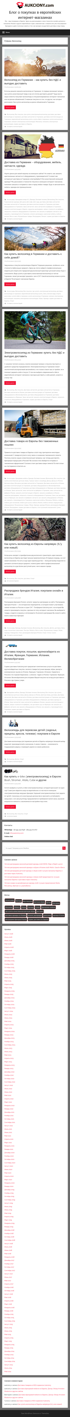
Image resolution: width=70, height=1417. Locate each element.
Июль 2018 (8, 1247)
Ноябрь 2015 (8, 1314)
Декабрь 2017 (9, 1260)
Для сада (36, 202)
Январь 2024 (8, 1035)
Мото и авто (13, 216)
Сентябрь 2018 (9, 1240)
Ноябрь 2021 (8, 1115)
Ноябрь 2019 (8, 1193)
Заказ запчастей (28, 207)
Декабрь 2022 (9, 1072)
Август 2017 (8, 1274)
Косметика (11, 630)
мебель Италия (37, 502)
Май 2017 (7, 1281)
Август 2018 (8, 1243)
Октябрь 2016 (9, 1291)
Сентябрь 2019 (9, 1200)
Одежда (46, 298)
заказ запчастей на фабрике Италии (33, 702)
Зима (44, 294)
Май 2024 (7, 1021)
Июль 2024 (8, 1015)
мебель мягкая (48, 502)
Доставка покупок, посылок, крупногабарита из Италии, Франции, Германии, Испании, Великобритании (32, 655)
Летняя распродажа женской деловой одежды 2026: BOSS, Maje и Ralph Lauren (33, 864)
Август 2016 (8, 1294)
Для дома (23, 202)
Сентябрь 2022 (9, 1082)
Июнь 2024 (8, 1018)
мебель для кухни (26, 502)
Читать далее (10, 107)
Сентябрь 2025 (9, 971)
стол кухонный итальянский (46, 507)
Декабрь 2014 (9, 1351)
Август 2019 (8, 1203)
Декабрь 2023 (9, 1038)
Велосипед (10, 114)
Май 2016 (7, 1297)
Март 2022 (8, 1102)
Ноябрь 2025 (9, 964)
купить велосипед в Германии (38, 296)
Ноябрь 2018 (8, 1233)
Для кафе (30, 202)
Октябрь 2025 (9, 967)
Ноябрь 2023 (9, 1041)
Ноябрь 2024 (9, 1001)
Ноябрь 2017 (8, 1264)
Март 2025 (8, 988)
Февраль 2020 (9, 1183)
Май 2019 (7, 1213)
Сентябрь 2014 (9, 1361)
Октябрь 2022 (9, 1079)
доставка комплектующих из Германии (40, 204)
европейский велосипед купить (22, 119)
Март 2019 (8, 1220)
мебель (60, 500)
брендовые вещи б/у (22, 199)
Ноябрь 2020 (9, 1156)
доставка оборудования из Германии (40, 395)
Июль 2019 (8, 1206)
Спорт (12, 301)
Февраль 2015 (9, 1344)
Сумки (58, 507)
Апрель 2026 (9, 947)
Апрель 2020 (9, 1176)
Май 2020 (7, 1173)
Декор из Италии (57, 481)
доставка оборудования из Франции (41, 488)
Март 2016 (8, 1304)
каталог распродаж (36, 214)
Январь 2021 (8, 1149)
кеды (6, 630)
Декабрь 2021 (9, 1112)
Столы (49, 633)
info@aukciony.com (17, 833)
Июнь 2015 (8, 1331)
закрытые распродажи (35, 209)
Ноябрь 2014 (8, 1355)
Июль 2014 (8, 1368)
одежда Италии (45, 505)
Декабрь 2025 (9, 961)
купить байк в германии (41, 119)
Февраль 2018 (9, 1257)
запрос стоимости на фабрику (53, 209)
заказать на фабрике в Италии (49, 493)
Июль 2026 (8, 937)
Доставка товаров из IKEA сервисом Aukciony (34, 1385)
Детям (52, 628)
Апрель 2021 (8, 1139)
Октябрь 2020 (9, 1159)
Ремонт (43, 216)
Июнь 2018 (8, 1250)
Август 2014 (8, 1365)
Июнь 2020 (8, 1169)
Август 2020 (8, 1166)
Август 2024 (8, 1011)
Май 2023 (7, 1055)
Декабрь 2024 (9, 998)
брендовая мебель (21, 478)
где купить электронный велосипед (35, 114)
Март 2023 (8, 1062)
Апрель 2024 (8, 1025)
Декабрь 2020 (9, 1153)
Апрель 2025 (8, 984)
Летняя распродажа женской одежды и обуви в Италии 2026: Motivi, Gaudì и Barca (34, 867)
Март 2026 (8, 950)
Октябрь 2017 (9, 1267)
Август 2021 (8, 1126)
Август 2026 (8, 934)
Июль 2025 (8, 974)
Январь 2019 (8, 1227)
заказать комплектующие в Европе (15, 209)
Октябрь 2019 (9, 1196)
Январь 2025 (8, 994)
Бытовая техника (41, 199)
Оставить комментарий (14, 126)
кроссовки (7, 296)
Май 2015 (7, 1334)
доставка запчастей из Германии (32, 117)
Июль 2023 (8, 1048)
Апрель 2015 (8, 1338)
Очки (20, 633)
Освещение (14, 633)
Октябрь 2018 (9, 1237)
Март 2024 (8, 1028)
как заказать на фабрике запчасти (48, 211)
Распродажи (37, 216)
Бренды (32, 199)
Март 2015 (8, 1341)
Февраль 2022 (9, 1105)
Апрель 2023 (8, 1058)
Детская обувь (9, 483)
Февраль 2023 (9, 1065)
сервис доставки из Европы (23, 124)
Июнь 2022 (8, 1092)
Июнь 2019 (8, 1210)
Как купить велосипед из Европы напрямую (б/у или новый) (40, 1404)
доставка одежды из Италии (15, 915)
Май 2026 (7, 944)
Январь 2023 (8, 1068)
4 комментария (12, 816)
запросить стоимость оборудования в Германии (20, 211)
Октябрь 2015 (9, 1317)
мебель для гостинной (11, 502)
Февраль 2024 (9, 1031)
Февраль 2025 (9, 991)
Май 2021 (7, 1136)
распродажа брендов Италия (32, 633)
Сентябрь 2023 (9, 1045)
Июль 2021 (8, 1129)
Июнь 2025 (8, 977)
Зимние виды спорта (54, 294)
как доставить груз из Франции (40, 704)
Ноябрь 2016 (8, 1287)
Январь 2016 (8, 1311)
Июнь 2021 (8, 1132)
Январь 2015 (8, 1348)
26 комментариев (13, 581)
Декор (49, 481)
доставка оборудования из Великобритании (45, 486)
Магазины (39, 121)
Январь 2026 (8, 957)
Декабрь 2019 (9, 1190)
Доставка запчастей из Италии (14, 392)
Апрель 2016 (8, 1301)
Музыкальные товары (25, 216)
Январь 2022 (8, 1109)
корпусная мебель (49, 214)
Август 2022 (8, 1085)
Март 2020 (8, 1180)
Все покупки (19, 114)
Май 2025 (7, 981)
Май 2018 (7, 1254)
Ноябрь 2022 (9, 1075)
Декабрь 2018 (9, 1230)
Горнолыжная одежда (11, 202)
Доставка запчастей (53, 202)
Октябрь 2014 (9, 1358)
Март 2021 (8, 1142)
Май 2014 (7, 1371)
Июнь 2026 (8, 940)
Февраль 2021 (9, 1146)
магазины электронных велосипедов (26, 298)
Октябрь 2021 (9, 1119)
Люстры (26, 630)
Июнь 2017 (8, 1277)
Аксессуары (11, 199)
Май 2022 (7, 1095)
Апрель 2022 (8, 1099)
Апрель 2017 (8, 1284)
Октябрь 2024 (9, 1004)
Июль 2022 (8, 1089)
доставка (51, 114)
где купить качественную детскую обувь (20, 911)
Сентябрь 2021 (9, 1122)
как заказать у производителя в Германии (18, 500)
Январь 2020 (8, 1186)
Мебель (55, 500)
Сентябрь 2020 (9, 1163)
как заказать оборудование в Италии (51, 498)
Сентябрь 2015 (9, 1321)
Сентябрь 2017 (9, 1270)
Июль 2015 (8, 1328)
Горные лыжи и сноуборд (37, 481)
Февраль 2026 (9, 954)
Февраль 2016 (9, 1307)
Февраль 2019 (9, 1223)
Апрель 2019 (8, 1216)
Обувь (41, 298)
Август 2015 (8, 1324)
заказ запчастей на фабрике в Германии (47, 207)
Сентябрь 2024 (9, 1008)
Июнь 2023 (8, 1051)
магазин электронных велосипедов (23, 121)
